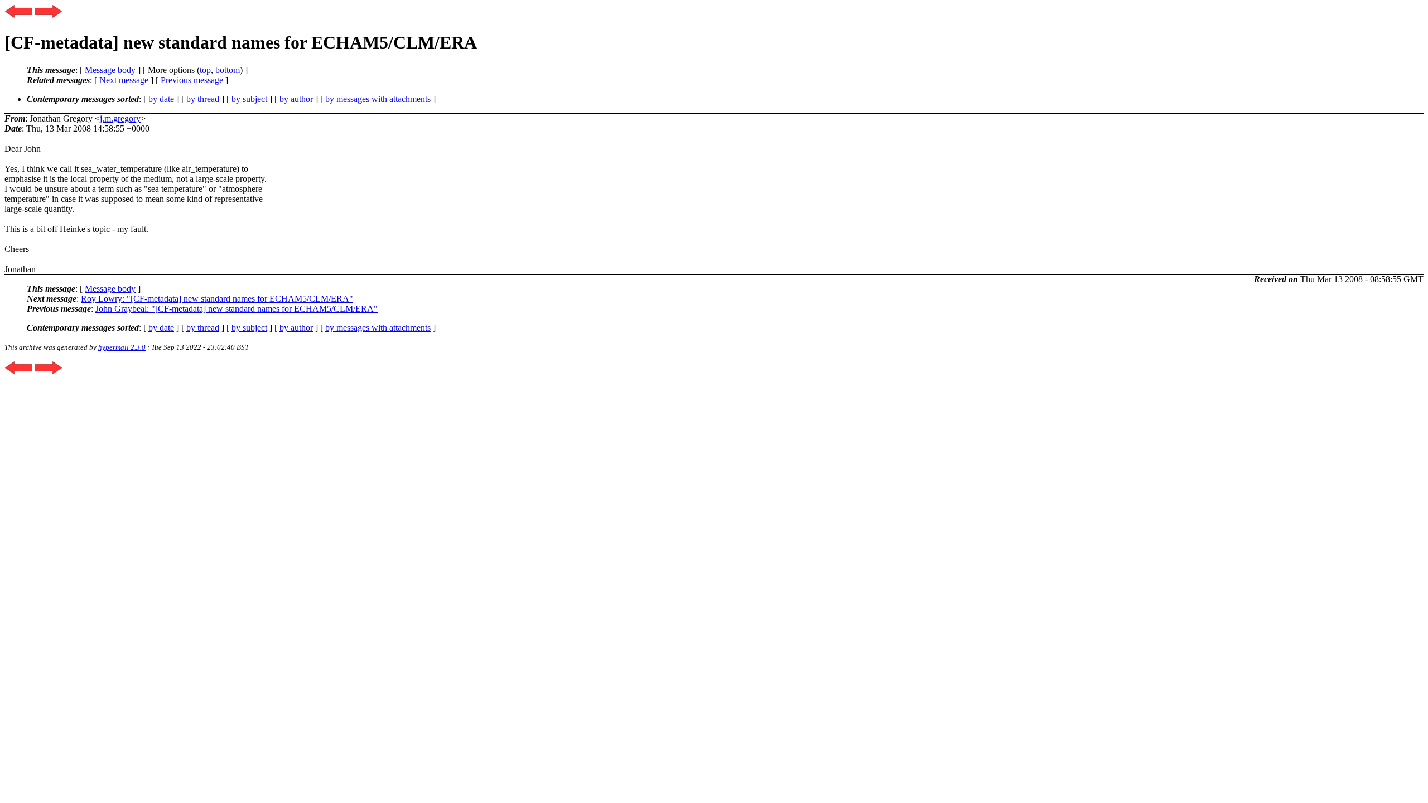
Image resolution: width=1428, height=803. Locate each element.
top (205, 70)
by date (161, 99)
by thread (202, 99)
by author (296, 99)
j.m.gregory (120, 118)
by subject (249, 99)
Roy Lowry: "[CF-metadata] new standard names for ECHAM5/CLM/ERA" (217, 298)
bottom (227, 70)
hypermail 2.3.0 (122, 347)
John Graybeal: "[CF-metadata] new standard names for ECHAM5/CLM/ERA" (236, 308)
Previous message (192, 80)
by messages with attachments (378, 99)
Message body (110, 70)
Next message (123, 80)
